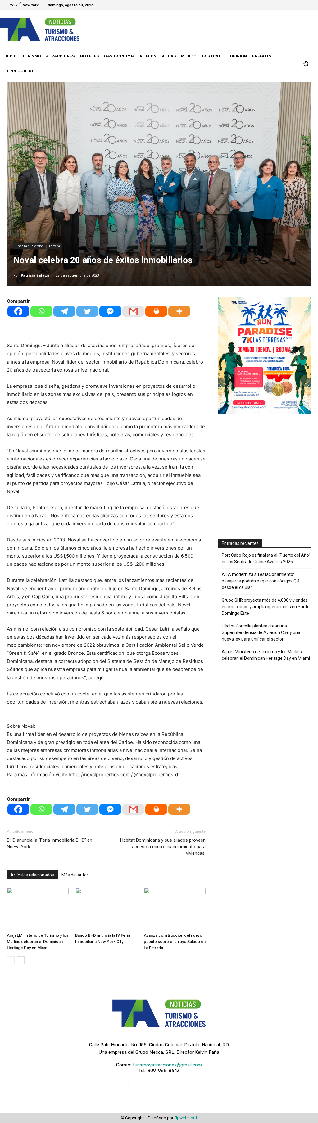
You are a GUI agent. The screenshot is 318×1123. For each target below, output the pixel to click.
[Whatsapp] (41, 311)
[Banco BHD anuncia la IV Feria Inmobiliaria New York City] (106, 909)
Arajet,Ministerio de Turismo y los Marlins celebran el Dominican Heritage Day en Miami (37, 941)
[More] (179, 311)
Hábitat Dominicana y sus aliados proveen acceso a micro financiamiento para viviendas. (163, 846)
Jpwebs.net (186, 1118)
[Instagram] (294, 5)
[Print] (156, 311)
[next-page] (21, 960)
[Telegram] (64, 311)
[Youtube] (309, 5)
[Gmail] (133, 311)
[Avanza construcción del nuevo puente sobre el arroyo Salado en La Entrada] (175, 909)
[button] (305, 64)
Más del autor (74, 874)
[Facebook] (287, 5)
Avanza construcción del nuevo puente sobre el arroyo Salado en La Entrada (175, 941)
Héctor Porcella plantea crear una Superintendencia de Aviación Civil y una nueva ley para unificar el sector (261, 632)
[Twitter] (302, 5)
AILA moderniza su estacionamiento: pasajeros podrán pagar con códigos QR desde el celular (260, 581)
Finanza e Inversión (29, 246)
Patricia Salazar (36, 275)
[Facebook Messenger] (110, 311)
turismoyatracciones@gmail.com (167, 1065)
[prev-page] (11, 960)
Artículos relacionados (32, 874)
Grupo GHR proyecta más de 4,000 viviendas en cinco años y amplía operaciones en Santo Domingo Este (266, 607)
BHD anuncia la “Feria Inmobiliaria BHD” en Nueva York (49, 843)
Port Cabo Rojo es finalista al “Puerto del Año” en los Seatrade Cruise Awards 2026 (266, 558)
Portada (54, 246)
